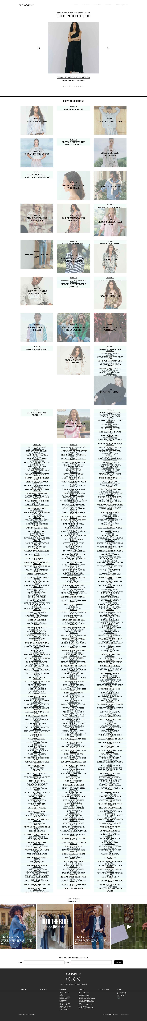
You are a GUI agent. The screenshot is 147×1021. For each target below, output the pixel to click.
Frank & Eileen (63, 1000)
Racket (126, 1014)
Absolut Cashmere (64, 992)
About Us (24, 989)
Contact (119, 989)
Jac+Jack (62, 1001)
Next (99, 23)
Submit (118, 962)
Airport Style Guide (83, 1006)
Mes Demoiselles (64, 1004)
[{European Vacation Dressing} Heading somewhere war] (55, 926)
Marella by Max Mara (65, 1003)
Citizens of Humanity (65, 997)
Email (118, 998)
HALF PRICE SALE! (83, 994)
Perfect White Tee (64, 1007)
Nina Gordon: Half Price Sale (86, 1004)
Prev (40, 23)
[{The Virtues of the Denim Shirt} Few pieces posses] (18, 926)
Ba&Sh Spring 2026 (84, 992)
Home (76, 5)
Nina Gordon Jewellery (65, 1006)
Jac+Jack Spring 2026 (84, 995)
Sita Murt (62, 1011)
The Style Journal (122, 5)
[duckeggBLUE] (26, 5)
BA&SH (61, 995)
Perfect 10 (108, 5)
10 (83, 86)
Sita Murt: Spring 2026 (84, 997)
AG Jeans (62, 994)
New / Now (86, 5)
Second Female (63, 1009)
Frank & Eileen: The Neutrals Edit (87, 998)
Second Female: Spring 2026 (86, 1000)
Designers (97, 5)
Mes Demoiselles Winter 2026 (86, 1007)
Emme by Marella (64, 998)
